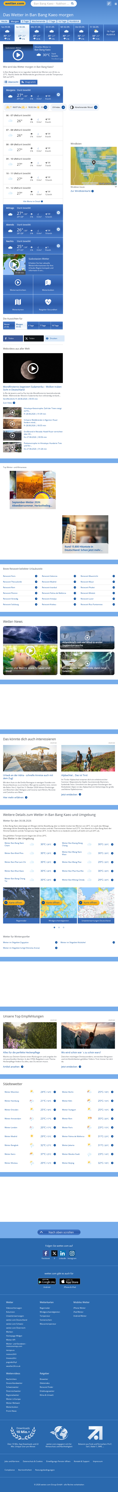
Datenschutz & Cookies (33, 1461)
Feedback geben (58, 59)
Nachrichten (11, 1379)
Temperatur (45, 1316)
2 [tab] (59, 927)
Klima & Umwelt (46, 1395)
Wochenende (38, 21)
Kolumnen (10, 1312)
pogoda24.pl (11, 1362)
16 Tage (62, 21)
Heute (4, 21)
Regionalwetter (12, 1395)
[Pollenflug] (109, 3)
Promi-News (11, 1411)
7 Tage (52, 21)
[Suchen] (72, 3)
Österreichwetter (13, 1391)
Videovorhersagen (14, 1308)
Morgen (15, 21)
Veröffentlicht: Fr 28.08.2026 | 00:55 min (20, 399)
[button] (33, 94)
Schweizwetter (12, 1387)
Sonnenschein (46, 1320)
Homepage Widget (14, 1335)
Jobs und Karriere (12, 1461)
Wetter (9, 1302)
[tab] (11, 82)
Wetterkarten (47, 1302)
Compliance (10, 1470)
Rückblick (74, 21)
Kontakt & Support (81, 1461)
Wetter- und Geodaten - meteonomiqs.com (16, 1344)
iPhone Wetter (79, 1308)
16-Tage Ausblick (110, 33)
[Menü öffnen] (114, 3)
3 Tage (25, 21)
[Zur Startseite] (15, 3)
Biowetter (44, 1379)
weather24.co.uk (13, 1366)
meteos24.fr (11, 1354)
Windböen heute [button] (78, 187)
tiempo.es (10, 1350)
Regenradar (45, 1308)
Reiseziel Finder (46, 1387)
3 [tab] (63, 927)
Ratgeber (44, 1373)
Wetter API (10, 1339)
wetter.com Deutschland (16, 1320)
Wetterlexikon (12, 1407)
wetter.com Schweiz (14, 1324)
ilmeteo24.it (11, 1358)
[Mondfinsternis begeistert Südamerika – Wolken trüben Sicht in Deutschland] (33, 368)
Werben (9, 1332)
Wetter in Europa (13, 1399)
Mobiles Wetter (81, 1302)
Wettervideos (13, 1373)
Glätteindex (45, 1383)
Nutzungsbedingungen (45, 1470)
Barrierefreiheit (25, 1470)
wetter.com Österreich (15, 1328)
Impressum (98, 1461)
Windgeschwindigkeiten (50, 1312)
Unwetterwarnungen (15, 1316)
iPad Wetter (78, 1312)
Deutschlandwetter (14, 1383)
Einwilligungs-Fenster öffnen (58, 1461)
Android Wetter (80, 1316)
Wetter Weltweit (13, 1403)
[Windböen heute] (94, 166)
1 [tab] (54, 927)
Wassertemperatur (48, 1324)
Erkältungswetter (47, 1391)
